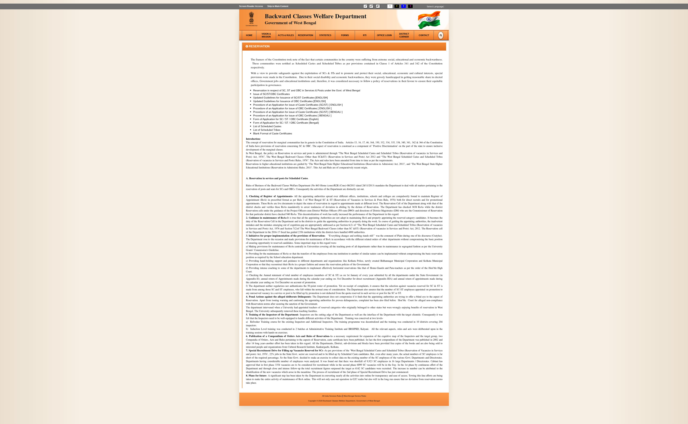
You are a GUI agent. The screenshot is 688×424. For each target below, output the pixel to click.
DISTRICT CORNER (404, 35)
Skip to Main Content (277, 6)
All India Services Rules (331, 396)
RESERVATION (305, 35)
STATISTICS (325, 35)
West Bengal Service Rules (355, 396)
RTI (364, 35)
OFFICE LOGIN (384, 35)
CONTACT (424, 35)
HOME (249, 35)
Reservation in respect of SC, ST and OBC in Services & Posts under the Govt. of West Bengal (306, 90)
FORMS (345, 35)
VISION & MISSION (266, 35)
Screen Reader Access (251, 6)
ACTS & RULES (286, 35)
